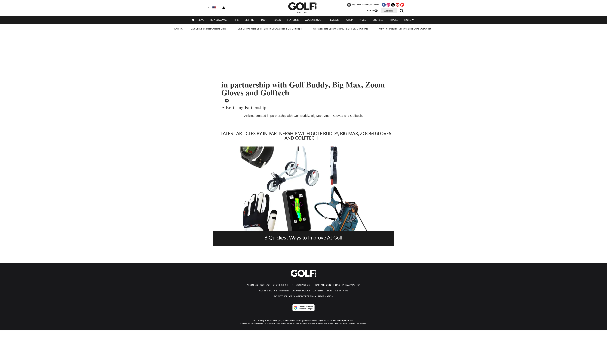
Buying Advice (218, 20)
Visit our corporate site (343, 321)
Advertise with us (337, 290)
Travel (394, 20)
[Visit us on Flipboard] (402, 5)
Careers (318, 290)
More (408, 20)
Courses (378, 20)
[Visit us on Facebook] (384, 5)
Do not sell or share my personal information (303, 296)
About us (252, 285)
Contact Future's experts (276, 285)
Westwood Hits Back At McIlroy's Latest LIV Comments (340, 28)
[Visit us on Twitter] (393, 5)
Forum (349, 20)
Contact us (303, 285)
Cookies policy (301, 290)
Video (362, 20)
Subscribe (388, 11)
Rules (277, 20)
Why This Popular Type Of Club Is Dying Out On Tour (405, 28)
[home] (192, 20)
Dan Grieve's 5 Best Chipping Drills (208, 28)
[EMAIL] (226, 100)
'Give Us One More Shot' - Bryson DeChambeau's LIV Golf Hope (269, 28)
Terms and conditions (326, 285)
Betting (249, 20)
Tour (264, 20)
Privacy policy (351, 285)
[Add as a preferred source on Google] (303, 307)
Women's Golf (313, 20)
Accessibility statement (274, 290)
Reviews (334, 20)
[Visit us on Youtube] (397, 5)
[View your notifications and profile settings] (224, 8)
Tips (236, 20)
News (201, 20)
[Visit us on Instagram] (388, 5)
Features (293, 20)
